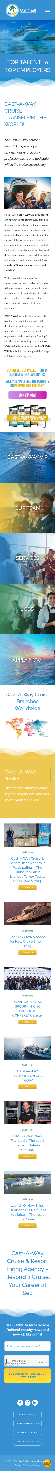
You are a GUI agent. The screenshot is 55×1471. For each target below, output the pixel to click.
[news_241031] (27, 967)
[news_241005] (27, 1102)
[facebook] (20, 1403)
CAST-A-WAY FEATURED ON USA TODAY (27, 1075)
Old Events (27, 852)
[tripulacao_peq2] (27, 177)
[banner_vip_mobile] (27, 367)
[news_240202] (27, 1171)
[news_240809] (27, 903)
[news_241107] (27, 1037)
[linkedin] (35, 1403)
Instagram (25, 356)
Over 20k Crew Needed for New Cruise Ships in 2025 (27, 941)
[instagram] (28, 1403)
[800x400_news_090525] (27, 824)
